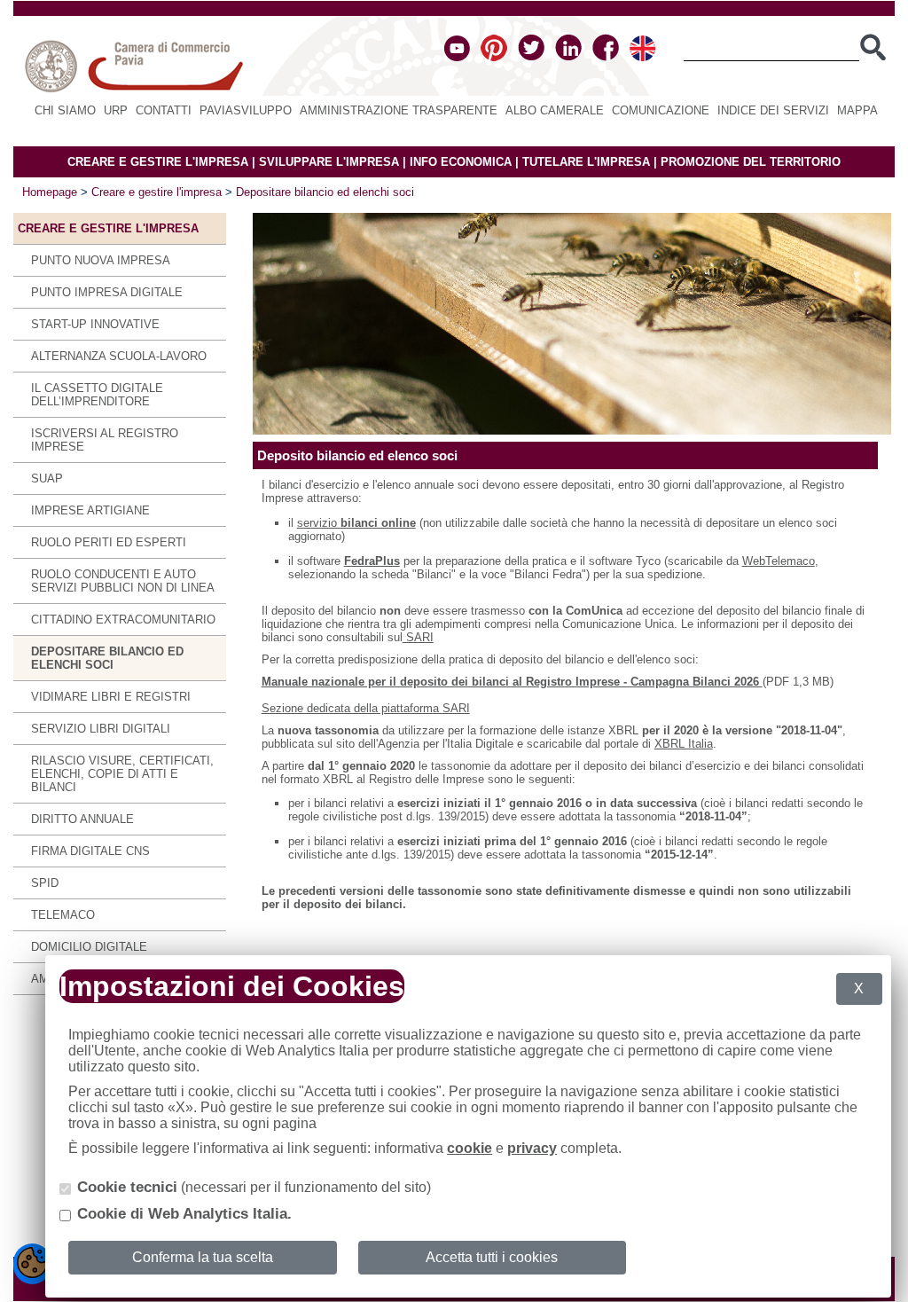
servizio (356, 522)
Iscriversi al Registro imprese (104, 440)
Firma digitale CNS (90, 851)
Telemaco (63, 915)
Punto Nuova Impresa (100, 260)
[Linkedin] (568, 57)
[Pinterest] (494, 57)
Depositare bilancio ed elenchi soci (325, 192)
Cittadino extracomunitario (123, 619)
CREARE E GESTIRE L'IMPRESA (157, 162)
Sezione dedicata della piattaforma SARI (366, 708)
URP (116, 110)
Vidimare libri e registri (111, 696)
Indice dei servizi (773, 110)
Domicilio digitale (89, 946)
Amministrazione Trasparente (398, 110)
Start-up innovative (95, 324)
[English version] (642, 57)
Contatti (164, 110)
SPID (45, 883)
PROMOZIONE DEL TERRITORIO (751, 162)
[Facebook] (605, 57)
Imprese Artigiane (90, 510)
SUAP (47, 478)
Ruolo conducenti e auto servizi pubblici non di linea (123, 581)
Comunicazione (660, 110)
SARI (418, 637)
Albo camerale (554, 110)
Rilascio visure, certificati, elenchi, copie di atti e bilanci (122, 774)
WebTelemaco (778, 561)
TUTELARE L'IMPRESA (586, 162)
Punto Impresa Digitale (107, 292)
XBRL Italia (683, 743)
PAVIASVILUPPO (246, 110)
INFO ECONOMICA (461, 162)
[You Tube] (457, 57)
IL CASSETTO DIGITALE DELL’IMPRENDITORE (97, 394)
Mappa (857, 110)
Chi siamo (65, 110)
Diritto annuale (82, 819)
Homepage (49, 192)
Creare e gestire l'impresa (156, 192)
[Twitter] (531, 57)
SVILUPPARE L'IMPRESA (329, 162)
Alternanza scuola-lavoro (119, 356)
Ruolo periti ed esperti (108, 542)
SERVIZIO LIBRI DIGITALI (100, 728)
